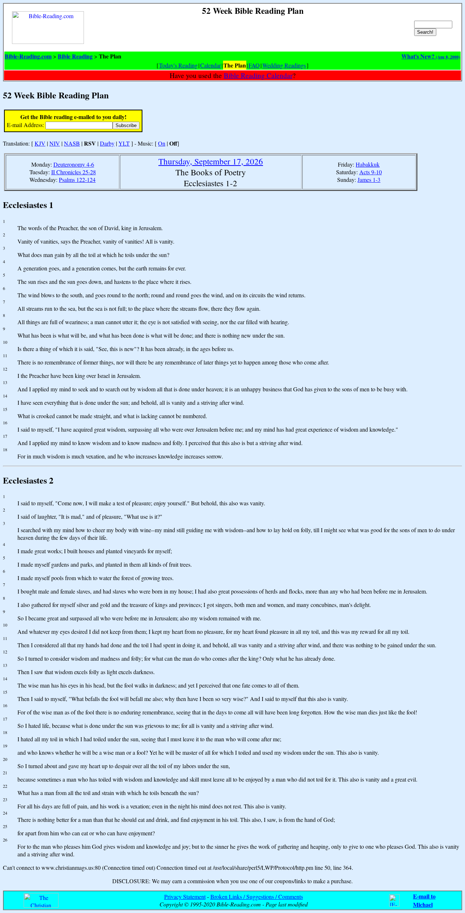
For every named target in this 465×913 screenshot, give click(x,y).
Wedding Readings (284, 65)
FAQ (254, 65)
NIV (54, 143)
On (161, 143)
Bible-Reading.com (28, 56)
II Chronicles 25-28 (73, 172)
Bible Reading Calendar (258, 75)
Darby (107, 143)
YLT (124, 143)
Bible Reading (75, 56)
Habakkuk (368, 164)
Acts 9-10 (370, 172)
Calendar (210, 65)
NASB (72, 143)
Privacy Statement (185, 896)
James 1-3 (368, 179)
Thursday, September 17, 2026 (210, 161)
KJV (40, 143)
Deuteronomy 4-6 (73, 164)
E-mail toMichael (424, 900)
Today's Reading (178, 65)
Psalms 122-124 (77, 179)
